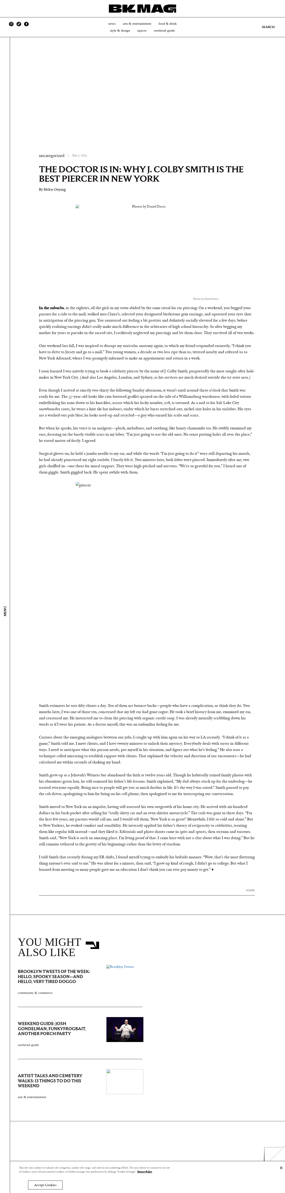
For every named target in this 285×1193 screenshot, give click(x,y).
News (112, 23)
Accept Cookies (45, 1185)
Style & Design (120, 30)
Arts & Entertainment (137, 23)
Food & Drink (168, 23)
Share (250, 890)
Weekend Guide (164, 30)
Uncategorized (51, 155)
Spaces (142, 30)
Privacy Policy (144, 1172)
